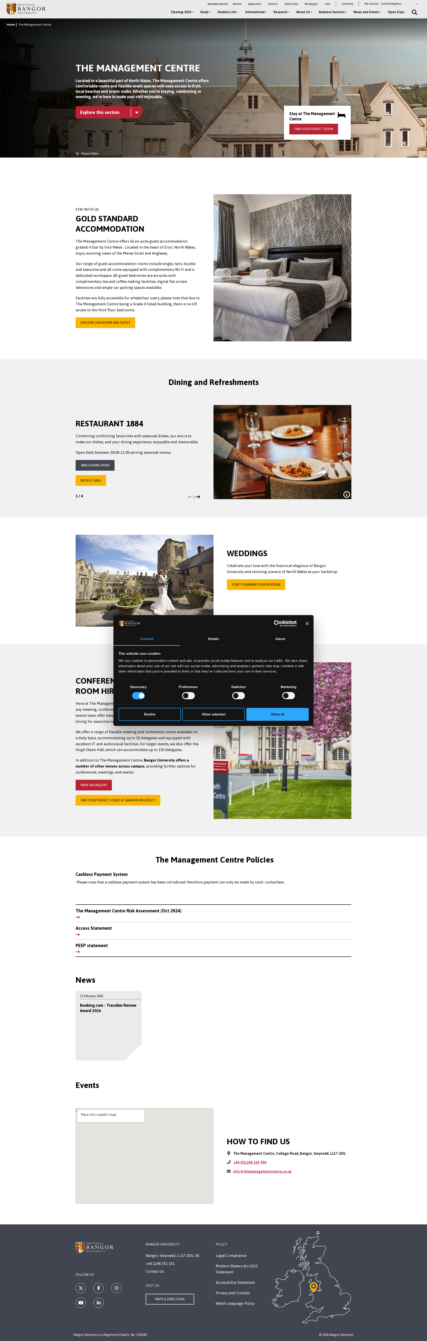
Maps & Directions (170, 1299)
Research (280, 12)
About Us (303, 12)
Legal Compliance (231, 1255)
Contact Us (155, 1271)
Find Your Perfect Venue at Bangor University (118, 800)
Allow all (277, 714)
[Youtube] (81, 1303)
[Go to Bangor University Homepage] (26, 9)
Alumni (237, 4)
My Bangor (311, 4)
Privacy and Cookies (233, 1293)
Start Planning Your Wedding (256, 584)
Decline (149, 714)
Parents (273, 4)
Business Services (332, 12)
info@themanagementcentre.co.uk (262, 1171)
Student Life (227, 12)
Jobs (327, 4)
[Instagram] (116, 1288)
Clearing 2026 (181, 12)
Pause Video (89, 153)
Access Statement (94, 928)
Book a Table (91, 480)
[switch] (188, 695)
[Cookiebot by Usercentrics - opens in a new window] (277, 623)
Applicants (254, 4)
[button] (190, 497)
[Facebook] (98, 1288)
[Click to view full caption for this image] (346, 494)
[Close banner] (307, 623)
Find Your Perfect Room (313, 129)
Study (204, 12)
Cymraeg (347, 3)
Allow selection (214, 714)
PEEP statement (92, 945)
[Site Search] (414, 12)
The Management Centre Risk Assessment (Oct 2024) (128, 910)
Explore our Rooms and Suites (105, 322)
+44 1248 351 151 (160, 1263)
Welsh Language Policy (235, 1303)
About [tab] (280, 639)
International (255, 12)
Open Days (291, 4)
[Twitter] (81, 1288)
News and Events (366, 12)
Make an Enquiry (94, 785)
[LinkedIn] (98, 1303)
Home (11, 24)
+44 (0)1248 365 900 (249, 1162)
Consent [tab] (146, 639)
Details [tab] (213, 639)
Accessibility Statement (235, 1282)
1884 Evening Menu (95, 465)
